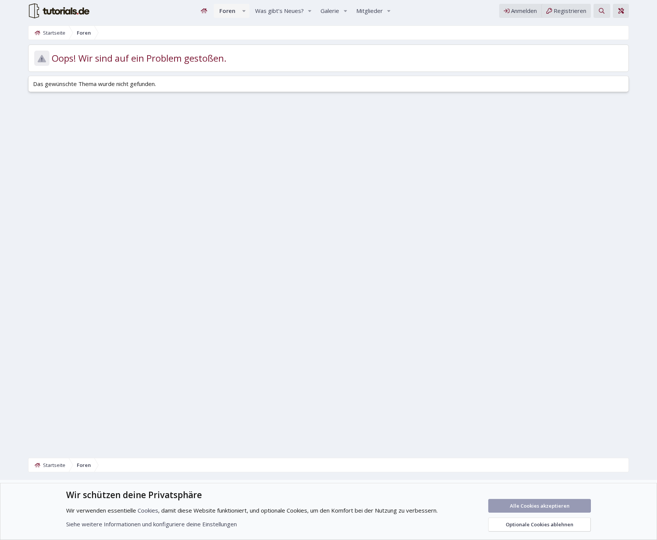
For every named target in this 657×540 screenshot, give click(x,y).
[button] (244, 11)
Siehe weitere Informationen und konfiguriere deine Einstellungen (151, 524)
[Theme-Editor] (621, 11)
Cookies (148, 510)
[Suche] (602, 11)
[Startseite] (204, 11)
